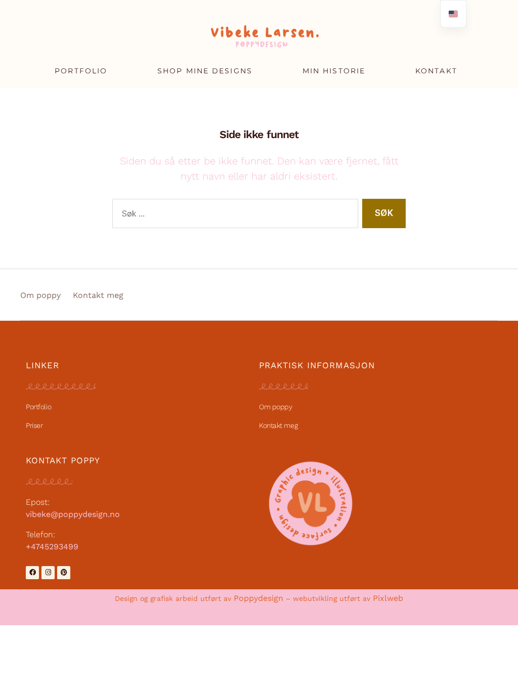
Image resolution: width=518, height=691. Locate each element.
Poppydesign (258, 598)
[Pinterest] (63, 572)
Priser (34, 425)
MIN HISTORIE (334, 70)
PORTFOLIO (81, 70)
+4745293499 (52, 546)
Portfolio (38, 407)
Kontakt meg (98, 295)
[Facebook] (32, 572)
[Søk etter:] (233, 216)
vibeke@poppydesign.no (73, 514)
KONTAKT (436, 70)
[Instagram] (48, 572)
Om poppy (40, 295)
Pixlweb (388, 598)
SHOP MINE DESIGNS (204, 70)
